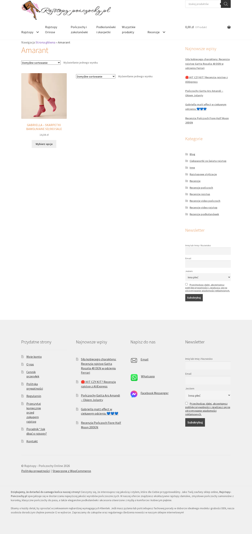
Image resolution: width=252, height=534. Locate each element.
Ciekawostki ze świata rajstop (208, 161)
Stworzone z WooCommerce (72, 471)
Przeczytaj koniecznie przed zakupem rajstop (33, 412)
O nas (30, 364)
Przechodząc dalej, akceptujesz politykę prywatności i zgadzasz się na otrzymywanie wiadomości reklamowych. (207, 287)
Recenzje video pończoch (205, 201)
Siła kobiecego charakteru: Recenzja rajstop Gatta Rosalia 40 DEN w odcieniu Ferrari (207, 63)
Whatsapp (148, 376)
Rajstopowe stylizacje (203, 174)
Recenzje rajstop (200, 194)
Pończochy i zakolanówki (79, 29)
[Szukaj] (226, 4)
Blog (192, 154)
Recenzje (153, 32)
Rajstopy (27, 32)
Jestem (189, 271)
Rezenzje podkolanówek (204, 214)
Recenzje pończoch (201, 187)
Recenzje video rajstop (203, 207)
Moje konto (34, 357)
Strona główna (45, 42)
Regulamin (33, 396)
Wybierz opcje (44, 144)
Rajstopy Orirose (51, 29)
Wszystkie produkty (128, 29)
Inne (192, 167)
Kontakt (32, 441)
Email (188, 258)
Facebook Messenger (155, 393)
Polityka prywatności (35, 471)
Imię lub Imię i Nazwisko (198, 245)
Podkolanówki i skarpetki (106, 29)
